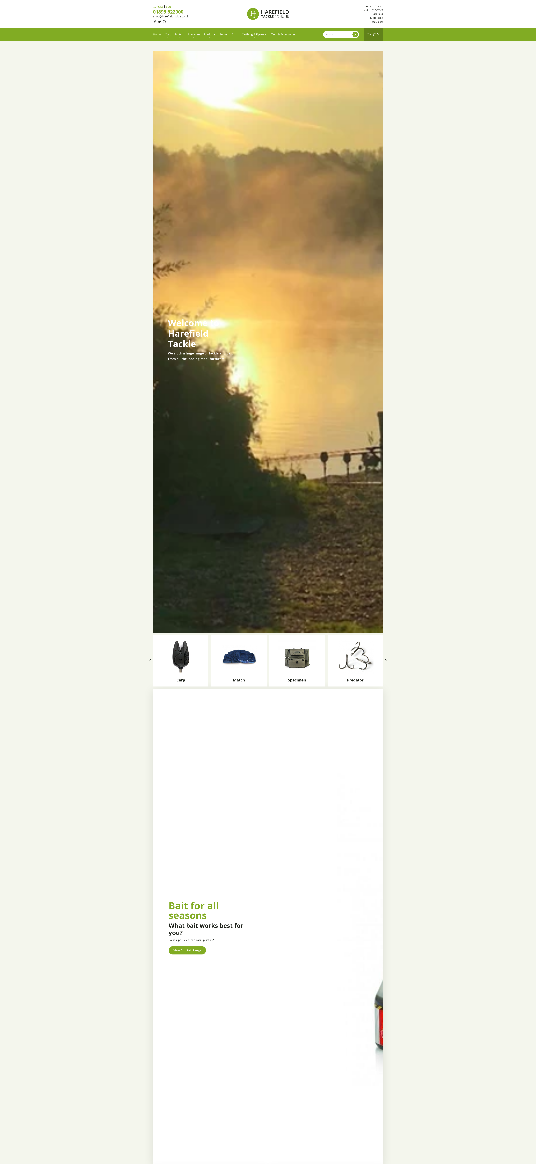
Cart (371, 34)
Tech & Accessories (283, 34)
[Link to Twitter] (159, 21)
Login (169, 6)
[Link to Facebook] (155, 21)
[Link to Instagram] (164, 21)
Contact (158, 6)
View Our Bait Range (187, 950)
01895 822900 (168, 12)
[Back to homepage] (268, 14)
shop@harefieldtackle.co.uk (171, 16)
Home (157, 34)
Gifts (235, 34)
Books (223, 34)
